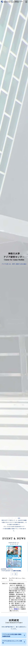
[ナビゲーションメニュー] (26, 2)
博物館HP (16, 609)
